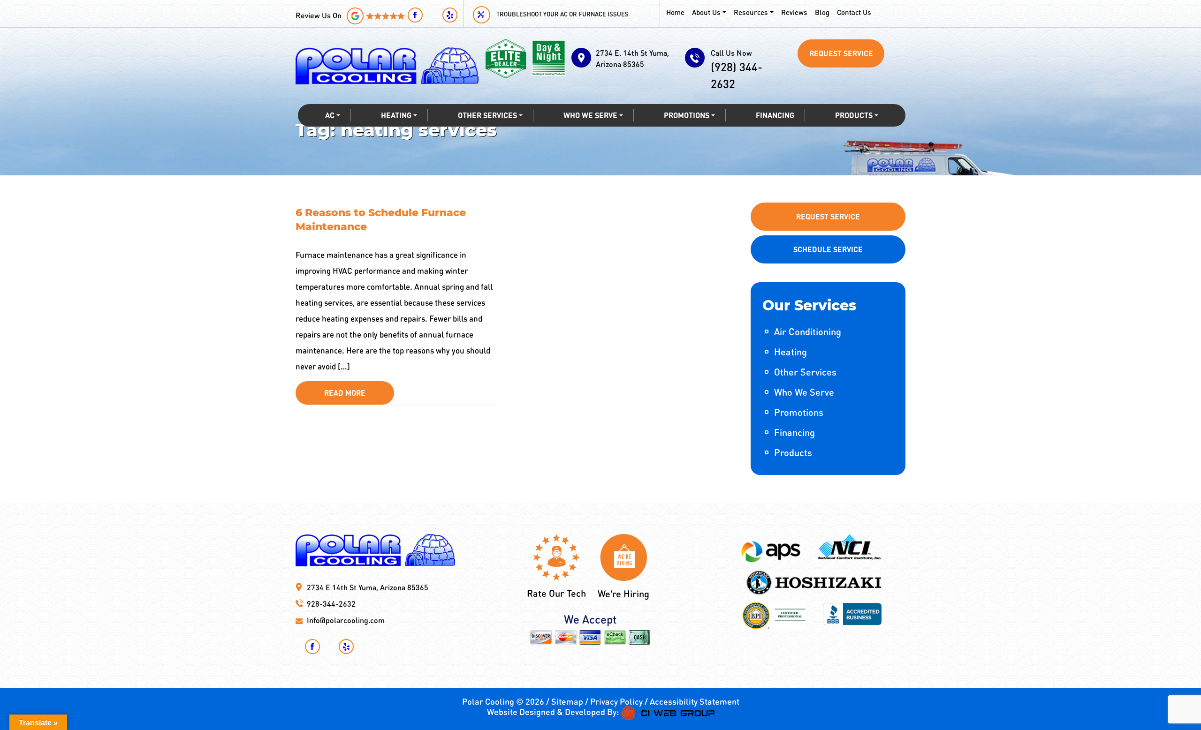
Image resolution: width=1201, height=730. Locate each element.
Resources (751, 12)
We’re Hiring (623, 593)
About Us (706, 12)
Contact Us (854, 12)
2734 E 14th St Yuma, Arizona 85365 (367, 587)
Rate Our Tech (556, 593)
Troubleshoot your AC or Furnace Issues (562, 14)
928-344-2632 (331, 604)
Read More (344, 393)
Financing (775, 115)
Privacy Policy (616, 701)
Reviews (794, 12)
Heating (396, 115)
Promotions (686, 115)
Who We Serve (590, 115)
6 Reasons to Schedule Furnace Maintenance (381, 219)
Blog (822, 12)
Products (854, 115)
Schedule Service (828, 249)
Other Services (487, 115)
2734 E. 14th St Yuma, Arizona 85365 (632, 58)
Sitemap (567, 701)
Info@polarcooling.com (346, 620)
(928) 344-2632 (736, 69)
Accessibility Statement (694, 701)
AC (329, 115)
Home (675, 12)
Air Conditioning (807, 331)
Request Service (841, 53)
